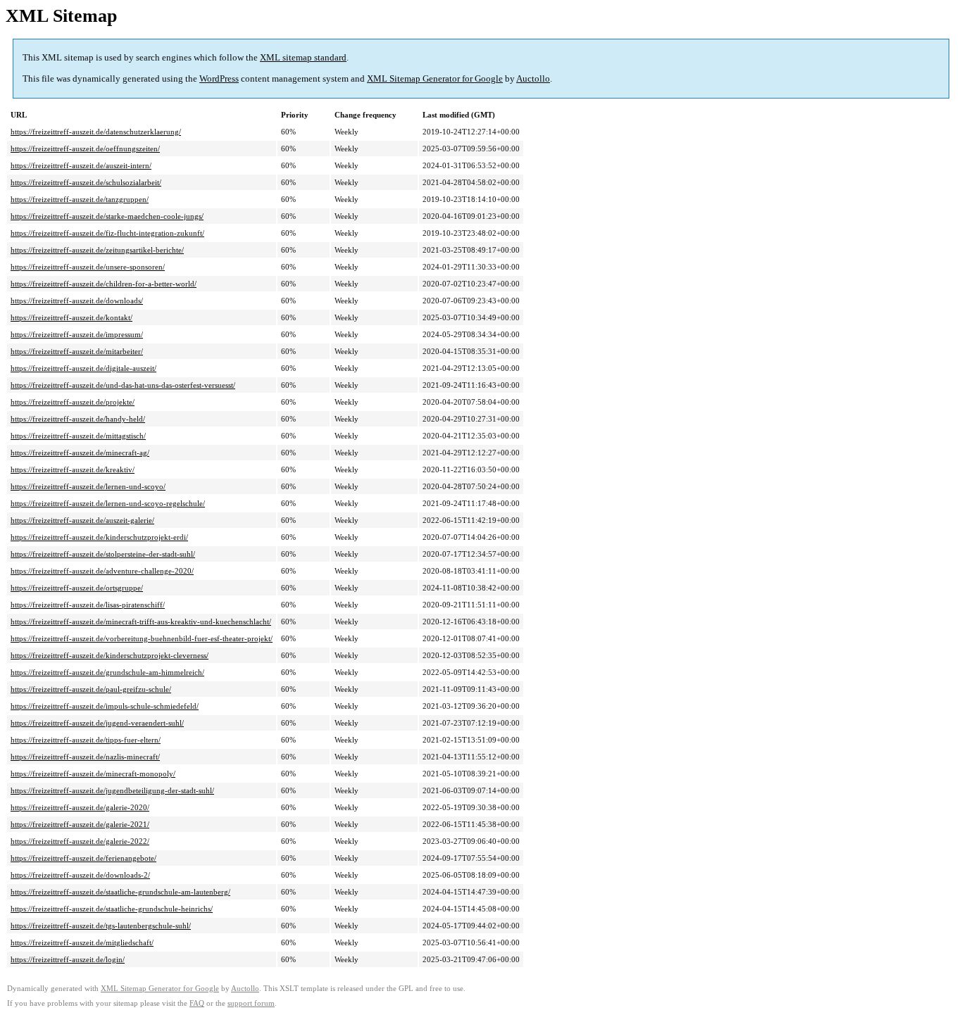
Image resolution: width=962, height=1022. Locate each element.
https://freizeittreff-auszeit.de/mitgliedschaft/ (82, 942)
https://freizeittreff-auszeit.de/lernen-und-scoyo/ (88, 486)
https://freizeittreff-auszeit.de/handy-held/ (78, 419)
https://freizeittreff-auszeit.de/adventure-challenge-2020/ (102, 571)
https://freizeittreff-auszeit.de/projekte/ (73, 402)
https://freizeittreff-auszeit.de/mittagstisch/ (78, 435)
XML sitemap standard (303, 57)
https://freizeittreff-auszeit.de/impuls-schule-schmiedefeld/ (105, 706)
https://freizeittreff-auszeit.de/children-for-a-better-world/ (103, 283)
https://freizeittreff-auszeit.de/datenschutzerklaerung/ (96, 131)
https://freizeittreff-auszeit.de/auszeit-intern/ (81, 165)
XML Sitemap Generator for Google (435, 78)
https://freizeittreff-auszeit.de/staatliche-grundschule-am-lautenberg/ (120, 892)
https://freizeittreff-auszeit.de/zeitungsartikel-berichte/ (97, 250)
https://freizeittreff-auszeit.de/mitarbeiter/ (77, 351)
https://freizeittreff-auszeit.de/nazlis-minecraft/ (85, 756)
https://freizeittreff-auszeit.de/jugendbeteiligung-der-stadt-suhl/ (112, 790)
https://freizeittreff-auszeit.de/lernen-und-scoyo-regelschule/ (108, 503)
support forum (251, 1003)
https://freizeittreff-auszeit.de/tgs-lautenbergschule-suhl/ (101, 925)
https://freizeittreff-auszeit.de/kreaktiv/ (73, 469)
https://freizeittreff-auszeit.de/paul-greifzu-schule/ (91, 689)
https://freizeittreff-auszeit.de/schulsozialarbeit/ (86, 182)
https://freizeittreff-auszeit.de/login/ (68, 959)
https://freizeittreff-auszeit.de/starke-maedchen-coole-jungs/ (107, 216)
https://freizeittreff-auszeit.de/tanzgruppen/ (80, 199)
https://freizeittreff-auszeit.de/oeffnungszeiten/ (85, 148)
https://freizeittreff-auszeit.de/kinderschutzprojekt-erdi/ (99, 537)
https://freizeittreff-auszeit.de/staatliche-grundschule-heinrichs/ (112, 908)
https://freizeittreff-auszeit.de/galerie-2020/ (80, 807)
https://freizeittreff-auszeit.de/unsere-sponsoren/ (88, 267)
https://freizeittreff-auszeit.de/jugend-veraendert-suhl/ (97, 723)
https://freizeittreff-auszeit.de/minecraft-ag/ (80, 452)
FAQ (196, 1003)
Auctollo (533, 78)
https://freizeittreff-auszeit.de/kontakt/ (71, 317)
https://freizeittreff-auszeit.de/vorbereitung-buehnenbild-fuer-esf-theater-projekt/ (142, 638)
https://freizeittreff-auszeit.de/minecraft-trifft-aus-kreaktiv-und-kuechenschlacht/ (141, 621)
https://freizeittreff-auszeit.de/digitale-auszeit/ (83, 368)
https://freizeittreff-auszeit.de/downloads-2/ (80, 875)
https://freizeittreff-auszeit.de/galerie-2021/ (80, 824)
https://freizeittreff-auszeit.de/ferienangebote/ (83, 858)
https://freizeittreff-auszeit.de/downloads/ (77, 300)
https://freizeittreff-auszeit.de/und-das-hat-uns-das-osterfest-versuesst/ (123, 385)
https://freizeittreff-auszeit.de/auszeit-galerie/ (82, 520)
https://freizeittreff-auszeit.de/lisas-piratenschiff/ (88, 604)
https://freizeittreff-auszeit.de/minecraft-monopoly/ (93, 773)
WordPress (219, 78)
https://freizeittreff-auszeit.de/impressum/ (77, 334)
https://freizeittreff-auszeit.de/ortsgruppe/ (77, 587)
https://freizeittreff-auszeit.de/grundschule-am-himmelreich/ (107, 672)
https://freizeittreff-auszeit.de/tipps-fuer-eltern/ (86, 740)
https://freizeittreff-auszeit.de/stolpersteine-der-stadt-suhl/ (103, 554)
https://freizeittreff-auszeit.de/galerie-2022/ (80, 841)
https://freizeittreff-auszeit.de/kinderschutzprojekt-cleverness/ (109, 655)
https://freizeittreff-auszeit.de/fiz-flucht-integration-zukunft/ (107, 233)
